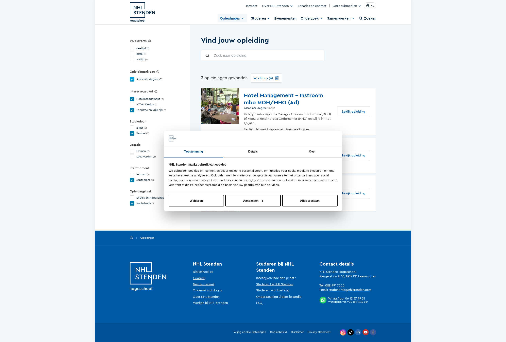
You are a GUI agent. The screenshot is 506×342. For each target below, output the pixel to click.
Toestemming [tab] (193, 151)
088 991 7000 (335, 285)
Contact (199, 278)
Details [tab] (253, 151)
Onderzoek (310, 18)
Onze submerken (345, 6)
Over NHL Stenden (275, 6)
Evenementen (285, 18)
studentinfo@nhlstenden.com (350, 289)
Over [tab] (312, 151)
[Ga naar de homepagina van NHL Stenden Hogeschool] (142, 12)
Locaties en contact (312, 6)
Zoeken (370, 18)
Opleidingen (230, 18)
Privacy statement (319, 332)
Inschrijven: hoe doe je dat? (276, 278)
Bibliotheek (201, 271)
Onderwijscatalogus (207, 290)
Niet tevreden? (203, 284)
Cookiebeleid (278, 332)
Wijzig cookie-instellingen (250, 332)
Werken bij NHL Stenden (210, 302)
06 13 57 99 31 (355, 298)
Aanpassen (251, 200)
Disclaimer (297, 332)
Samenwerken (338, 18)
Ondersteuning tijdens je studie (278, 296)
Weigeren (196, 200)
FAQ (259, 302)
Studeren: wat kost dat (272, 290)
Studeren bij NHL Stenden (274, 284)
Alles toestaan (310, 200)
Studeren (258, 18)
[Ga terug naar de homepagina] (131, 237)
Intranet (251, 6)
